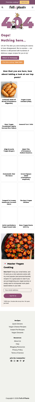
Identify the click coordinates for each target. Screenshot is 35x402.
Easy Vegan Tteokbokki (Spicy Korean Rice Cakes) (9, 126)
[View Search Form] (2, 7)
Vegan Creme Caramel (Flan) (26, 100)
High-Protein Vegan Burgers (9, 150)
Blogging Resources (17, 347)
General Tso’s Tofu (26, 124)
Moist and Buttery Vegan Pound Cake (9, 226)
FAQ (17, 344)
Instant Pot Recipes (17, 330)
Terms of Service (17, 353)
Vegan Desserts (17, 332)
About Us (17, 341)
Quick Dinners (17, 324)
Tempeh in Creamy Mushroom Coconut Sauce (9, 202)
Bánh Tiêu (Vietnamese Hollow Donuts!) (26, 151)
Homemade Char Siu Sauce (9, 175)
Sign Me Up (13, 295)
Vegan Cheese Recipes (17, 327)
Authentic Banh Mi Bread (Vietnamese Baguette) (9, 101)
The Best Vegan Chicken (26, 201)
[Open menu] (32, 7)
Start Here (24, 2)
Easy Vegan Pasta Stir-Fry (26, 226)
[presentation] (9, 90)
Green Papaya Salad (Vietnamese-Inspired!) (26, 176)
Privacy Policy (17, 350)
